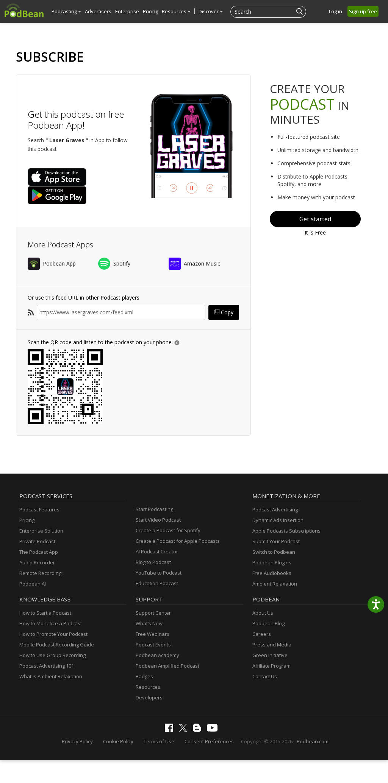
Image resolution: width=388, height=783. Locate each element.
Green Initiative (270, 655)
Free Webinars (152, 634)
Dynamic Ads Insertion (278, 520)
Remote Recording (40, 573)
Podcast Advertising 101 (46, 665)
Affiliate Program (271, 665)
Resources (175, 11)
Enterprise (127, 11)
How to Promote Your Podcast (53, 634)
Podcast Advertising (275, 509)
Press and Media (271, 644)
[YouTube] (214, 730)
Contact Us (264, 676)
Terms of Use (159, 741)
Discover (209, 11)
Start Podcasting (154, 509)
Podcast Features (39, 509)
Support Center (153, 612)
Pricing (150, 11)
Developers (149, 697)
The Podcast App (38, 551)
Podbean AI (32, 583)
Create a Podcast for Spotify (168, 530)
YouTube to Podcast (158, 572)
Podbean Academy (157, 655)
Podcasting (65, 11)
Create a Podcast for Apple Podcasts (178, 541)
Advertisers (98, 11)
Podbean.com (313, 741)
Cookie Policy (118, 741)
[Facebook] (171, 730)
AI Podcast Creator (157, 551)
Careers (261, 634)
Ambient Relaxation (274, 583)
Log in (335, 11)
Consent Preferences (209, 741)
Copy (226, 312)
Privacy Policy (77, 741)
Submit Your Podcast (276, 541)
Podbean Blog (268, 623)
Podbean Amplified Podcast (167, 665)
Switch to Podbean (273, 551)
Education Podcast (157, 583)
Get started (315, 219)
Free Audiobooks (271, 573)
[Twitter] (185, 730)
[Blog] (199, 730)
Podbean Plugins (271, 562)
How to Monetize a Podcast (50, 623)
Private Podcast (37, 541)
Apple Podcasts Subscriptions (286, 530)
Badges (144, 676)
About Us (262, 612)
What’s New (149, 623)
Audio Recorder (37, 562)
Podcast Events (153, 644)
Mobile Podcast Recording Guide (56, 644)
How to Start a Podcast (45, 612)
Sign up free (363, 11)
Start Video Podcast (158, 519)
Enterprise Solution (41, 530)
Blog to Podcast (153, 562)
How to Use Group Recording (52, 655)
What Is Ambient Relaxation (50, 676)
